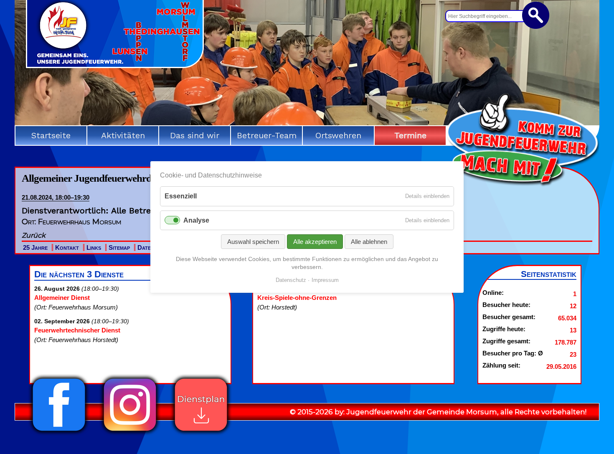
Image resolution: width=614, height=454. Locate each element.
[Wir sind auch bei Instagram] (130, 433)
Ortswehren (338, 135)
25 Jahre (35, 247)
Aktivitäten (123, 135)
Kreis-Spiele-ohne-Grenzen (297, 297)
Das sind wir (194, 135)
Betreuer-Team (267, 135)
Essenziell (181, 196)
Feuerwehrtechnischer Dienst (77, 330)
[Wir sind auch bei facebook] (59, 433)
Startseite (51, 135)
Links (93, 247)
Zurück (34, 235)
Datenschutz (291, 280)
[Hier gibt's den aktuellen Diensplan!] (201, 433)
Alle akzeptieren (315, 241)
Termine (410, 135)
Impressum (325, 280)
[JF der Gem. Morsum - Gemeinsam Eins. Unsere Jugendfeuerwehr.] (115, 65)
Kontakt (67, 247)
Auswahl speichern (253, 241)
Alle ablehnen (369, 241)
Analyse (196, 220)
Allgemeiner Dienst (62, 297)
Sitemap (119, 247)
